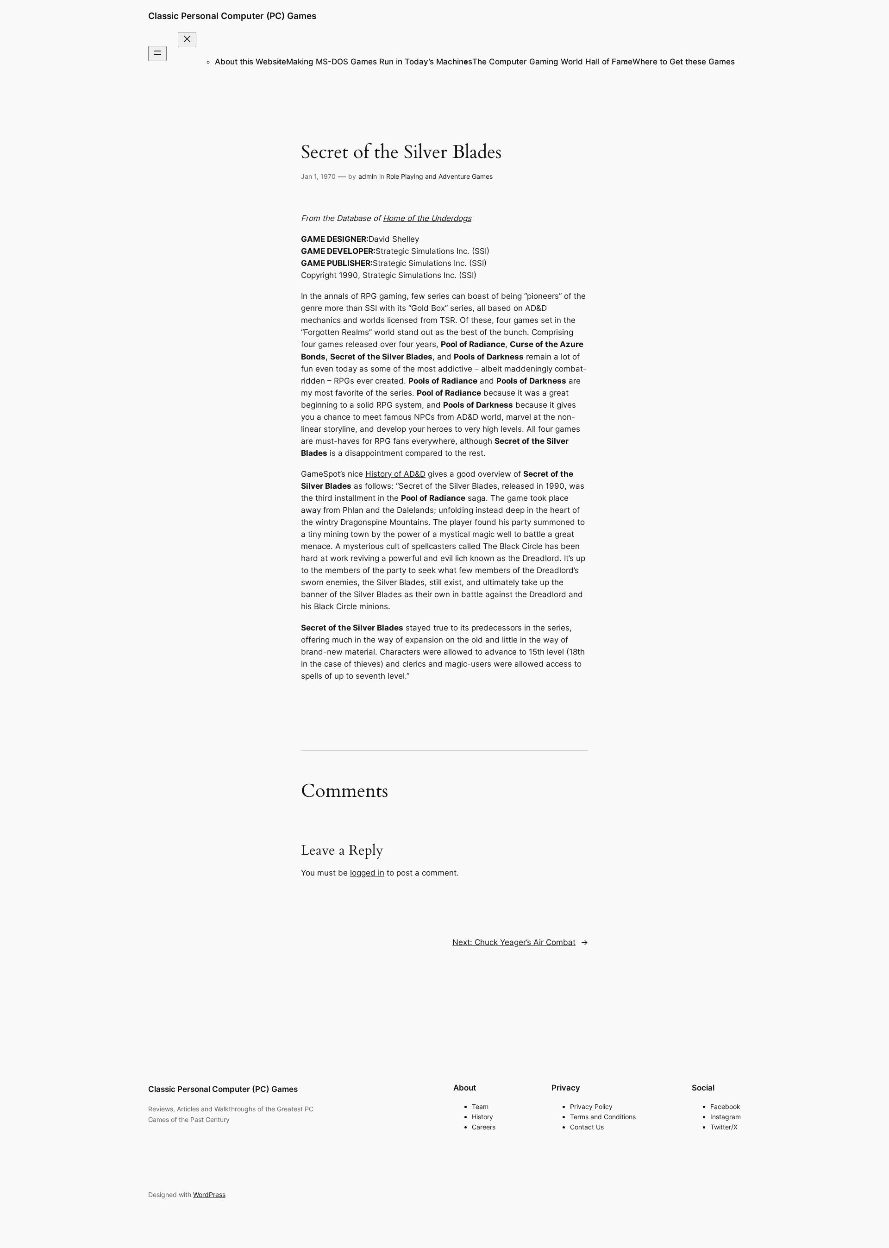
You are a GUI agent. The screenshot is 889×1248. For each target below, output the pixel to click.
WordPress (209, 1194)
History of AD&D (395, 474)
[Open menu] (157, 53)
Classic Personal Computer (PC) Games (232, 15)
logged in (367, 872)
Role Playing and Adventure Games (439, 176)
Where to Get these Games (683, 61)
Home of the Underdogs (427, 218)
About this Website (250, 61)
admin (367, 176)
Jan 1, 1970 (318, 176)
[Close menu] (187, 39)
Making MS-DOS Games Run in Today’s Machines (379, 61)
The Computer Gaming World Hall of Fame (552, 61)
